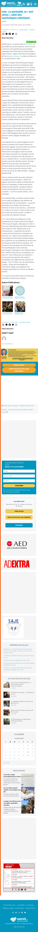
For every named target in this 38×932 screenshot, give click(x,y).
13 (5, 752)
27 (5, 758)
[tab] (11, 866)
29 (14, 758)
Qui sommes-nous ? (10, 905)
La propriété (21, 905)
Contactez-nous (30, 908)
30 (19, 758)
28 (10, 758)
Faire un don (19, 365)
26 (32, 755)
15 (14, 752)
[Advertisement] (19, 390)
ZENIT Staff (24, 29)
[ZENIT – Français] (10, 3)
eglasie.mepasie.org (15, 56)
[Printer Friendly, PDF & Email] (31, 42)
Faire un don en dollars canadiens (19, 370)
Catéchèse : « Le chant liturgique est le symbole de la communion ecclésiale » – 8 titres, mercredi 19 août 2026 (18, 651)
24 (23, 755)
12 (32, 748)
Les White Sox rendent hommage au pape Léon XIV (18, 655)
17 (23, 752)
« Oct (5, 762)
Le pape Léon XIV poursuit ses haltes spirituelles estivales (12, 803)
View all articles (7, 344)
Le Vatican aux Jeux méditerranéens (13, 660)
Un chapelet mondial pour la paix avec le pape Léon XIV (22, 702)
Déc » (8, 762)
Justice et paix (25, 322)
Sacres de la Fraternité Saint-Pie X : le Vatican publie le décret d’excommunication (21, 684)
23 (19, 755)
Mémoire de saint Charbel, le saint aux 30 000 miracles (22, 711)
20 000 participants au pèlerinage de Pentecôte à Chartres (21, 720)
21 (10, 755)
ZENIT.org (27, 44)
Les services (30, 905)
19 (32, 752)
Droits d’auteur (19, 908)
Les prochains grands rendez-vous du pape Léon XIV (12, 790)
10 (23, 748)
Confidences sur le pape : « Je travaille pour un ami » (22, 693)
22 (14, 755)
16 (19, 752)
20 (5, 755)
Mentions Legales (8, 908)
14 (10, 752)
